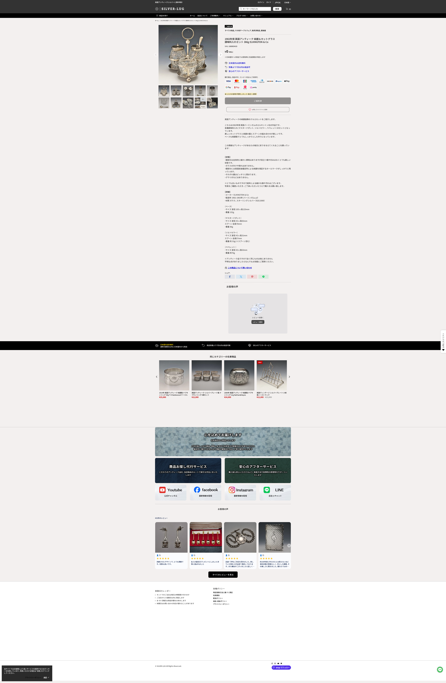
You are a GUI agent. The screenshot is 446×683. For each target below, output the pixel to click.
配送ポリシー (218, 598)
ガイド (268, 2)
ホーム (157, 20)
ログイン (261, 2)
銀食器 (263, 30)
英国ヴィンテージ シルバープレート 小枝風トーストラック (272, 394)
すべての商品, (230, 30)
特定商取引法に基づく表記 (223, 592)
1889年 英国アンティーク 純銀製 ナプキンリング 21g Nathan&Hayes (238, 394)
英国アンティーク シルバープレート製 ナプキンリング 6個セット (206, 394)
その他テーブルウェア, (243, 30)
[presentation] (156, 376)
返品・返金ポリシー (220, 601)
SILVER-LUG (169, 9)
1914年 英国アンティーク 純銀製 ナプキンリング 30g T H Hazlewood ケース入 (173, 394)
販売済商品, (256, 30)
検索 (277, 8)
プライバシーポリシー (221, 604)
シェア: (227, 273)
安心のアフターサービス (239, 71)
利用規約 (216, 595)
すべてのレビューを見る (223, 574)
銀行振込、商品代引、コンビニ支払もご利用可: (241, 77)
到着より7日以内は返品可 (239, 67)
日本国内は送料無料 (237, 63)
